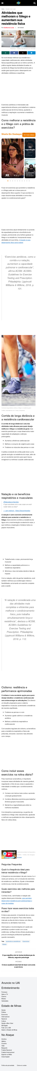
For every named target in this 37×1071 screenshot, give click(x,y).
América (4, 1039)
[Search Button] (35, 3)
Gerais (3, 1010)
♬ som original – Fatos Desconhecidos (16, 510)
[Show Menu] (2, 3)
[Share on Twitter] (23, 52)
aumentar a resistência (13, 941)
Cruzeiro (4, 1044)
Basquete (4, 1048)
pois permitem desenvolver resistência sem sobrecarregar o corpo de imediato (16, 900)
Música (3, 999)
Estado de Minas (11, 1006)
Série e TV (4, 994)
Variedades (4, 1001)
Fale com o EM (6, 1028)
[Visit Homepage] (18, 3)
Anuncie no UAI (10, 983)
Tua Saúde (19, 857)
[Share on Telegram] (31, 52)
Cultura (3, 1021)
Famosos (4, 992)
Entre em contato (22, 1065)
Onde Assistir (5, 1057)
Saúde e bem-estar (11, 9)
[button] (8, 181)
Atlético (3, 1041)
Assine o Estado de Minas (9, 1030)
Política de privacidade (7, 1065)
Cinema (3, 996)
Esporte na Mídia (6, 1055)
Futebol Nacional (6, 1050)
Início (2, 9)
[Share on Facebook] (14, 52)
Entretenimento (10, 988)
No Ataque (7, 1035)
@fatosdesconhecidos (11, 502)
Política (3, 1012)
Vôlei (2, 1046)
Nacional (4, 1019)
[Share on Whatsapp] (5, 52)
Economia (4, 1014)
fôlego (4, 944)
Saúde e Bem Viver (7, 1023)
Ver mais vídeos (28, 135)
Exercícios (26, 941)
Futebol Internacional (7, 1052)
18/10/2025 (21, 27)
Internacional (5, 1017)
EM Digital (4, 1025)
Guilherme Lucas (9, 27)
